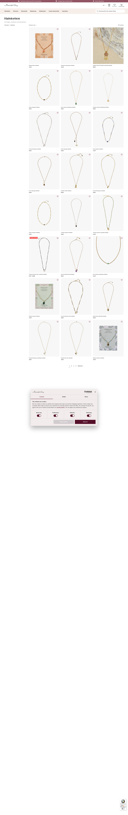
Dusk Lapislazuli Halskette (98, 149)
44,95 (62, 67)
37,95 (94, 150)
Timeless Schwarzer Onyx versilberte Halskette (38, 274)
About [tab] (86, 396)
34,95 (30, 67)
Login (110, 5)
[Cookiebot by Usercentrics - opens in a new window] (85, 392)
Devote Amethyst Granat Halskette (67, 274)
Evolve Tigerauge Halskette (34, 190)
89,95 (62, 192)
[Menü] (126, 800)
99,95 (94, 67)
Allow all (85, 422)
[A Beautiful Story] (12, 5)
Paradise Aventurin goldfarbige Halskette (101, 107)
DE (104, 5)
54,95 (94, 317)
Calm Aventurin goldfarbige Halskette (68, 107)
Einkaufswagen (121, 5)
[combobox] (110, 11)
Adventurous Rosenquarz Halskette (67, 65)
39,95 (30, 108)
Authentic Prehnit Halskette (66, 190)
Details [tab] (64, 396)
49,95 (62, 150)
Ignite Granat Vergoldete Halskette (99, 316)
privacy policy (61, 407)
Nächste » (80, 366)
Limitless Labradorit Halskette (66, 232)
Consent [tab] (42, 396)
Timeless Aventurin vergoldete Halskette (100, 232)
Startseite (6, 25)
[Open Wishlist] (114, 5)
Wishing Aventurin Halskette (34, 316)
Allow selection (64, 422)
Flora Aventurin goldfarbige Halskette (100, 274)
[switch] (56, 416)
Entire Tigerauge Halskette (66, 149)
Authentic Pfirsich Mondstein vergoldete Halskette (102, 65)
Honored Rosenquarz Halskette (35, 149)
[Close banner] (95, 391)
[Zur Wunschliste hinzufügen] (57, 29)
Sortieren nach (32, 25)
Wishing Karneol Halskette (34, 65)
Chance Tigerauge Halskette (34, 107)
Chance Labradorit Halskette (34, 232)
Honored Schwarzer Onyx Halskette (68, 316)
